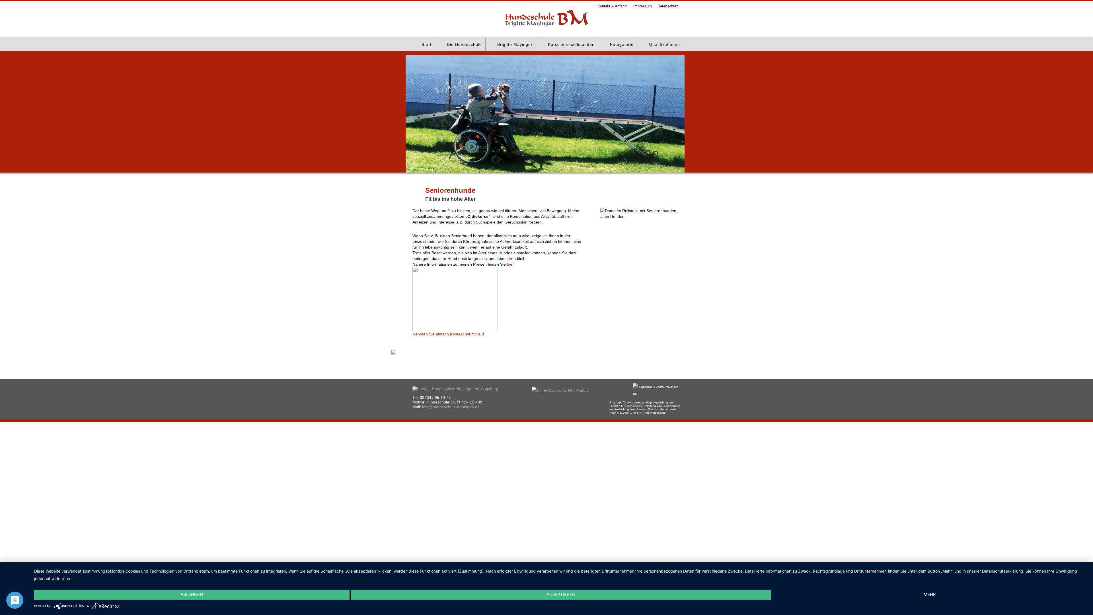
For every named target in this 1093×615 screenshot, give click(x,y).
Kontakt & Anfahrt (612, 6)
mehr (930, 594)
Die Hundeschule (464, 44)
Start (427, 44)
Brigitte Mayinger (515, 44)
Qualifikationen (664, 44)
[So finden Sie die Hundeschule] (456, 388)
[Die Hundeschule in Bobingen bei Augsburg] (21, 18)
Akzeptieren (560, 594)
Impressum (642, 6)
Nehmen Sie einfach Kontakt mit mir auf (448, 334)
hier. (511, 264)
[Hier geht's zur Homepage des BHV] (560, 390)
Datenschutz (668, 6)
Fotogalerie (622, 44)
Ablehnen (191, 594)
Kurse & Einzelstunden (571, 44)
